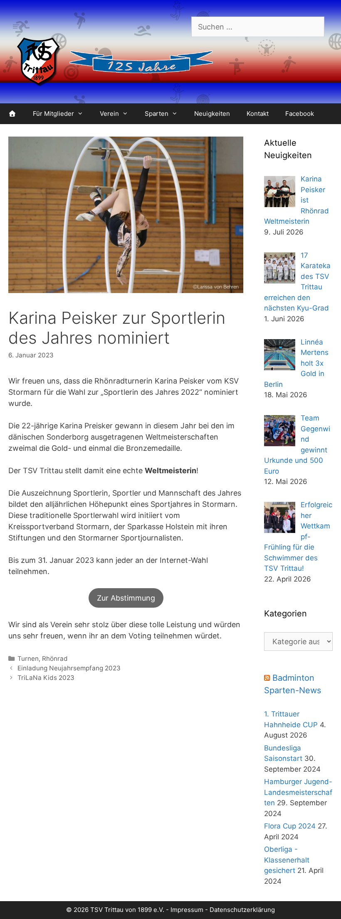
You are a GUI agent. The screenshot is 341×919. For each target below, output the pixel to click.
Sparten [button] (156, 113)
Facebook (299, 113)
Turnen (28, 658)
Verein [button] (109, 113)
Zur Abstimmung (126, 598)
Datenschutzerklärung (242, 910)
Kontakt (258, 113)
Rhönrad (55, 658)
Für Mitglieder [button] (53, 113)
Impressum (186, 910)
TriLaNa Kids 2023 (45, 678)
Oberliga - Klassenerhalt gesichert (286, 860)
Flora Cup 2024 (290, 826)
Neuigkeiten (212, 113)
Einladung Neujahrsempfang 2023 (69, 668)
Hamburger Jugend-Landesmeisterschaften (298, 792)
